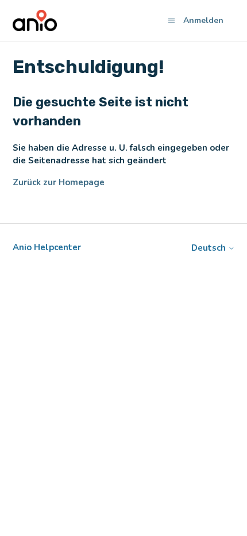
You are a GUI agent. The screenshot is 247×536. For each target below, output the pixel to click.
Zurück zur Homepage (59, 182)
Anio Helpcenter (47, 247)
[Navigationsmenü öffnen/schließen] (171, 20)
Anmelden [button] (203, 20)
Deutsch (209, 248)
